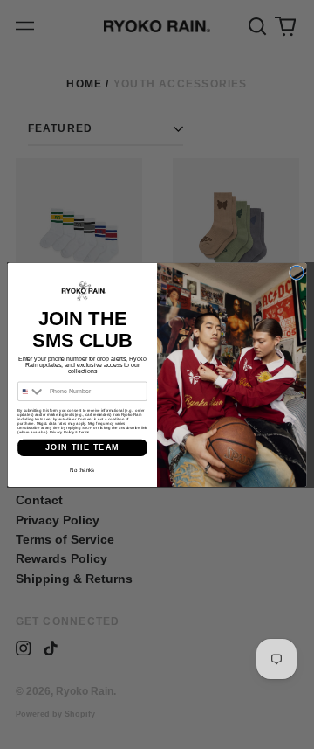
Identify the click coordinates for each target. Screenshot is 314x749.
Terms (83, 431)
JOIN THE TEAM (82, 447)
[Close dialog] (296, 272)
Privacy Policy (62, 431)
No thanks (82, 469)
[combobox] (32, 391)
